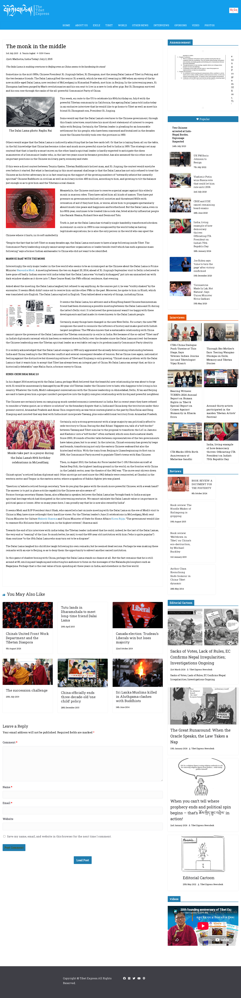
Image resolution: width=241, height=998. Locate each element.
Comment (10, 742)
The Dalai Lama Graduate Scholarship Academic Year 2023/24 (200, 60)
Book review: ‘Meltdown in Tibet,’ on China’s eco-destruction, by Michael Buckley (180, 542)
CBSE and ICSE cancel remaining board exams (204, 205)
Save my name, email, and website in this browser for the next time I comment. (59, 836)
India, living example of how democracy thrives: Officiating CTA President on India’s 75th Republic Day (203, 234)
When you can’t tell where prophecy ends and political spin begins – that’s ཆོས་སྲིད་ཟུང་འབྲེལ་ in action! (200, 809)
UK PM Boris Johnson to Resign (201, 159)
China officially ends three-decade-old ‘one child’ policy (78, 696)
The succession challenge (27, 690)
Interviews (161, 25)
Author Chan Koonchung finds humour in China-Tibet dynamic (180, 576)
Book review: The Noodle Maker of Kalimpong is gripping (180, 510)
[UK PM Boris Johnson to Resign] (180, 159)
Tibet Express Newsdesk (200, 669)
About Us (81, 25)
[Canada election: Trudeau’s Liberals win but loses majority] (138, 604)
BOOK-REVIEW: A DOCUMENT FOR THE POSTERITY (202, 484)
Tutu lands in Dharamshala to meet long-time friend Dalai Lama (79, 613)
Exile (96, 25)
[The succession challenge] (28, 661)
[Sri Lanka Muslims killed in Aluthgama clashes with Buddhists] (138, 661)
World (122, 25)
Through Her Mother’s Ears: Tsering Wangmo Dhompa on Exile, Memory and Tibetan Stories (220, 356)
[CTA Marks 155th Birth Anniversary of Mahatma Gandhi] (185, 432)
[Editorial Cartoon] (203, 853)
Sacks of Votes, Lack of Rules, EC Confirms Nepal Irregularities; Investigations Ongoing (200, 657)
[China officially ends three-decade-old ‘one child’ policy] (83, 661)
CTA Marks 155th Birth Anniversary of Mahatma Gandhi (184, 455)
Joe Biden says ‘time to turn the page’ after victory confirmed (204, 265)
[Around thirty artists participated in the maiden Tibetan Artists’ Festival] (221, 378)
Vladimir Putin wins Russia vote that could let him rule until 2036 (204, 182)
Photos (210, 25)
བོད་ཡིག (233, 10)
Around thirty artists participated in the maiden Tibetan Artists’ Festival (221, 411)
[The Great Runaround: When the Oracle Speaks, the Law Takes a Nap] (203, 706)
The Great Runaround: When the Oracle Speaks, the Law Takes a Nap (200, 736)
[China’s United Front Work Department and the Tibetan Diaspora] (28, 604)
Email (7, 803)
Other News (140, 25)
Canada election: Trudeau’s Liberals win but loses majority (137, 637)
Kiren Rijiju (118, 518)
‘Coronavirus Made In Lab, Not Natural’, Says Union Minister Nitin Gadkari (203, 291)
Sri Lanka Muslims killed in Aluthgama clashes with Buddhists (136, 696)
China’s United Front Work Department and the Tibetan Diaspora (27, 637)
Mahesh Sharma (47, 518)
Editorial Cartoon (198, 877)
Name (7, 787)
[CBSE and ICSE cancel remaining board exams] (180, 205)
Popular (205, 119)
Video (195, 25)
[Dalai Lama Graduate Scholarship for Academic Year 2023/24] (199, 94)
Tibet (109, 25)
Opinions (180, 25)
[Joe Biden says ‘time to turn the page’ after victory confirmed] (180, 264)
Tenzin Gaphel (28, 53)
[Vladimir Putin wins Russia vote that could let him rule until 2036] (180, 180)
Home (66, 25)
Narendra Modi (26, 270)
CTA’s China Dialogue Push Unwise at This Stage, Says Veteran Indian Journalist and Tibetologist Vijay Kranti (184, 354)
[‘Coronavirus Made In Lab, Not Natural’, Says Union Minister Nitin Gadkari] (180, 288)
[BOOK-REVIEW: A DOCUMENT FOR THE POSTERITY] (178, 488)
